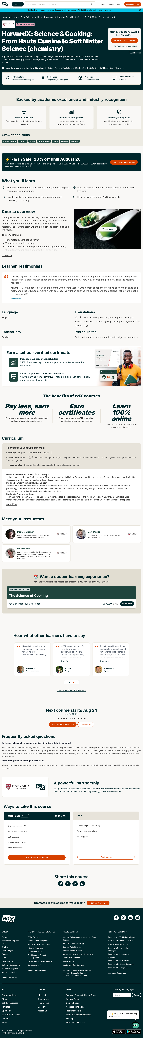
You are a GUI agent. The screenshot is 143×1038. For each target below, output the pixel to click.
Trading (5, 947)
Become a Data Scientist (118, 960)
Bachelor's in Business (72, 950)
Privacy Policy (72, 999)
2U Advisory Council (11, 1014)
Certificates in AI (35, 951)
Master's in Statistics (71, 958)
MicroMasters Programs (38, 941)
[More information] (31, 166)
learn (14, 17)
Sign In (119, 4)
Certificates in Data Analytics (40, 961)
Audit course (135, 53)
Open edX (6, 1011)
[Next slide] (77, 682)
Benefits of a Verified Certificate (121, 937)
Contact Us (43, 999)
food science (27, 17)
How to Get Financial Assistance (122, 941)
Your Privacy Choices (76, 1022)
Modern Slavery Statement (78, 1014)
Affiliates (6, 1007)
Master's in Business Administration (78, 954)
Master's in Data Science (73, 965)
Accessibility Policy (75, 1007)
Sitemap (70, 1018)
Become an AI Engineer (118, 968)
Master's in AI (68, 961)
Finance (5, 954)
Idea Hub (42, 995)
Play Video (109, 229)
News (4, 1022)
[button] (92, 4)
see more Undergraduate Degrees (77, 970)
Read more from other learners (71, 690)
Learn (16, 4)
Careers (5, 1018)
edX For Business (107, 4)
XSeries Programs (35, 948)
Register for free (132, 4)
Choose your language (123, 989)
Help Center (43, 1003)
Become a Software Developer (121, 964)
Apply (136, 995)
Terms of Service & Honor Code (81, 995)
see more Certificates (37, 970)
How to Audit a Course (118, 944)
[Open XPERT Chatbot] (136, 1024)
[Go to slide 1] (69, 682)
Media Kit (42, 1011)
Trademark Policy (74, 1011)
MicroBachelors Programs (39, 944)
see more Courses (9, 977)
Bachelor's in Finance (72, 947)
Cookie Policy (72, 1003)
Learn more (107, 10)
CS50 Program (34, 937)
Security (41, 1007)
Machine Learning (9, 972)
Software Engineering (11, 965)
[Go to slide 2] (73, 682)
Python (5, 937)
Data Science (7, 961)
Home (4, 17)
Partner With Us (9, 995)
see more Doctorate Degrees (75, 976)
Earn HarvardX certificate (124, 40)
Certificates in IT (35, 965)
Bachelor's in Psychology (73, 943)
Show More (6, 63)
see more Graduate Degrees (74, 973)
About (4, 999)
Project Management (10, 968)
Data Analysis (7, 950)
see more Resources (117, 973)
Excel (4, 958)
